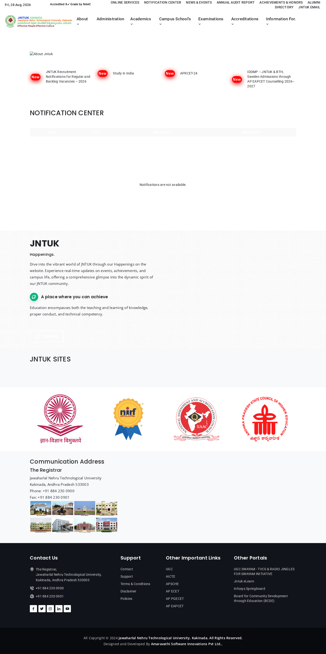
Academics (140, 19)
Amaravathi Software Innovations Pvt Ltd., (186, 644)
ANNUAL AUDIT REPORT (236, 2)
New (36, 77)
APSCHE (172, 584)
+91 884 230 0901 (50, 596)
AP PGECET (175, 599)
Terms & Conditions (135, 584)
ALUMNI (314, 2)
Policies (126, 599)
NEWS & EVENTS (199, 2)
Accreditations (245, 19)
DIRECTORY (284, 7)
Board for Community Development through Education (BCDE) (261, 598)
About (82, 19)
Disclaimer (129, 591)
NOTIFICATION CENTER (162, 2)
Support (127, 576)
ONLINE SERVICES (125, 2)
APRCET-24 (188, 73)
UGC (169, 569)
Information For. (281, 19)
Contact (127, 569)
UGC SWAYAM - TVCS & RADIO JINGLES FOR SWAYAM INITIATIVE (264, 571)
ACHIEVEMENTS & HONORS (281, 2)
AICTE (170, 576)
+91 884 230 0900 (50, 588)
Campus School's (175, 19)
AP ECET (172, 591)
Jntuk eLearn (244, 581)
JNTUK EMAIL (309, 7)
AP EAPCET (175, 606)
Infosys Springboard (249, 589)
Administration (110, 19)
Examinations (211, 19)
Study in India (123, 73)
